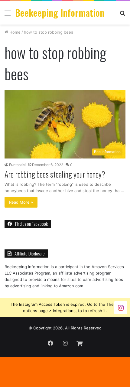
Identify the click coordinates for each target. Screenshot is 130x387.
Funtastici (17, 164)
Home (14, 32)
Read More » (21, 202)
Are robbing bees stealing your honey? (55, 174)
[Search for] (122, 15)
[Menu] (8, 15)
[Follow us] (120, 307)
